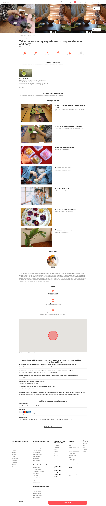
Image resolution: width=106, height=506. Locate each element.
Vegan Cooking (36, 456)
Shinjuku (56, 445)
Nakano (56, 458)
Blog (84, 447)
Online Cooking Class (70, 2)
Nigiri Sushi (71, 472)
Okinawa (14, 464)
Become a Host (72, 455)
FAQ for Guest (72, 453)
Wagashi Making (37, 448)
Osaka (13, 448)
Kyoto (13, 446)
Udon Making (36, 475)
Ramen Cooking (37, 450)
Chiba (13, 456)
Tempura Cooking (37, 446)
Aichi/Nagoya (15, 458)
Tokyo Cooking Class (83, 2)
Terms (84, 451)
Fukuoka (14, 450)
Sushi (70, 470)
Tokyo (13, 444)
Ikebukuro (56, 453)
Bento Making (36, 452)
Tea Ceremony (36, 460)
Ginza (55, 460)
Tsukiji (55, 455)
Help (92, 2)
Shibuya (56, 451)
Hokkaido (14, 452)
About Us (71, 457)
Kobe (13, 469)
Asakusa (56, 447)
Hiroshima (14, 473)
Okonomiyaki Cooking (38, 471)
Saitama (22, 46)
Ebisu (55, 449)
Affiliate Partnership (73, 463)
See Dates (67, 503)
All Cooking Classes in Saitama (53, 427)
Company (85, 443)
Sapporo (14, 454)
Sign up (97, 2)
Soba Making (36, 458)
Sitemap (85, 449)
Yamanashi (14, 471)
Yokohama (14, 460)
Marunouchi (57, 462)
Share (97, 8)
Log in (103, 2)
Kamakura (14, 462)
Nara (13, 466)
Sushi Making (36, 444)
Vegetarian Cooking (37, 454)
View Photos (96, 29)
